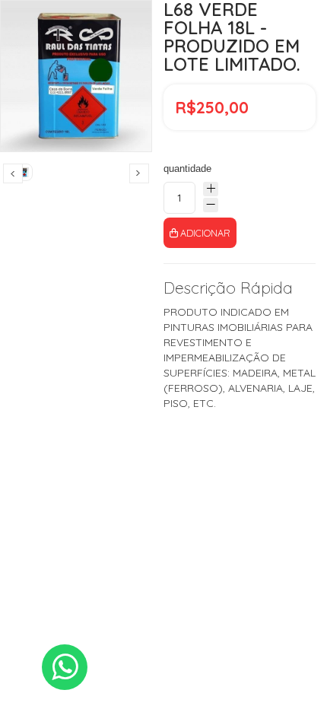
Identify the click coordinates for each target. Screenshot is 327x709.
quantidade (187, 168)
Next (139, 173)
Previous (13, 173)
